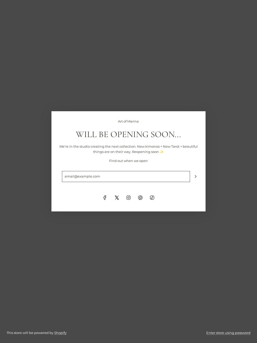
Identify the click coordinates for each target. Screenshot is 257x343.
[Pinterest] (140, 197)
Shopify (60, 333)
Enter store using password (228, 333)
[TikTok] (152, 197)
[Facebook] (104, 197)
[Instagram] (128, 197)
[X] (116, 197)
